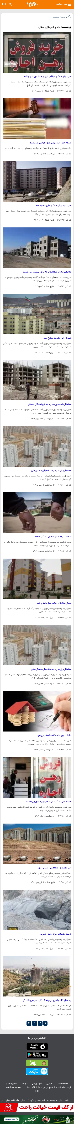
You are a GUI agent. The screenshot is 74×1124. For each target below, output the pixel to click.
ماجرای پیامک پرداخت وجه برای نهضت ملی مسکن (46, 272)
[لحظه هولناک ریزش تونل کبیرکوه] (37, 910)
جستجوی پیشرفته (13, 1087)
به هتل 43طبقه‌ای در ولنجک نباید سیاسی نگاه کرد (46, 1000)
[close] (2, 1101)
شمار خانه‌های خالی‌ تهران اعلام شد (54, 603)
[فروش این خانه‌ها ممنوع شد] (37, 314)
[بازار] (37, 1064)
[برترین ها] (32, 4)
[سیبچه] (37, 1047)
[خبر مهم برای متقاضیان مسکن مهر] (37, 844)
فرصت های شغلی (63, 1087)
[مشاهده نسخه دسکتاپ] (4, 4)
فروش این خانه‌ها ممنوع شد (57, 338)
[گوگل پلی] (37, 1055)
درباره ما (24, 1083)
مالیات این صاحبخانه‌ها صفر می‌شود (54, 735)
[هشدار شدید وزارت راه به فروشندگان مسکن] (37, 380)
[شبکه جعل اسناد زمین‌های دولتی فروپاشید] (37, 118)
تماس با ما (12, 1083)
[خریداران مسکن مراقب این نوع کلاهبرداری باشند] (37, 52)
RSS (37, 1091)
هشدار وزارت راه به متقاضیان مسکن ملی (51, 471)
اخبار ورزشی (37, 1083)
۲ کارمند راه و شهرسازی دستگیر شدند (53, 537)
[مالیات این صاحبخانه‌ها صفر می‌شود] (37, 711)
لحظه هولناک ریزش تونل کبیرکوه (55, 934)
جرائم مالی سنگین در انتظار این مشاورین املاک (48, 802)
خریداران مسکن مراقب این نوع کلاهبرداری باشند (47, 76)
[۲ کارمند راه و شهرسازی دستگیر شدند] (37, 512)
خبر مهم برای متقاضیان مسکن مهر (54, 868)
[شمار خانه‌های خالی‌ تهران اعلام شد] (37, 579)
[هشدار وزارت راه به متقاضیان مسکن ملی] (37, 446)
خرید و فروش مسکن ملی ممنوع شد (53, 206)
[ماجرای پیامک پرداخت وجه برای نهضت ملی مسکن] (37, 247)
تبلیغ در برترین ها (45, 1087)
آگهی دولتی (30, 1087)
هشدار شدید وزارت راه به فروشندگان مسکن (49, 404)
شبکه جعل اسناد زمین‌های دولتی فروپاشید (50, 143)
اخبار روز (49, 1083)
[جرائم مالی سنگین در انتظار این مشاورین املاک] (37, 777)
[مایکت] (37, 1072)
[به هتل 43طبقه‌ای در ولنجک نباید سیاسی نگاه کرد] (37, 976)
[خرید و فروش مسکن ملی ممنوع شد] (37, 181)
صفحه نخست (62, 1083)
